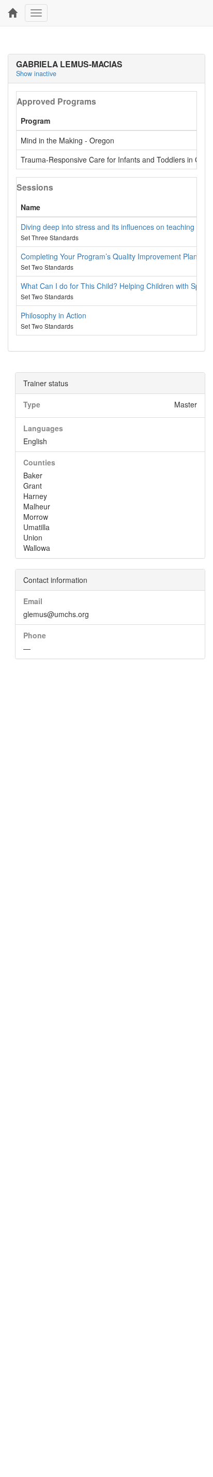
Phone (34, 635)
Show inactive (36, 73)
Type (31, 404)
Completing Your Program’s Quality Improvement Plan (109, 256)
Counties (39, 462)
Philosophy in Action (53, 315)
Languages (43, 428)
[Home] (12, 13)
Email (32, 601)
